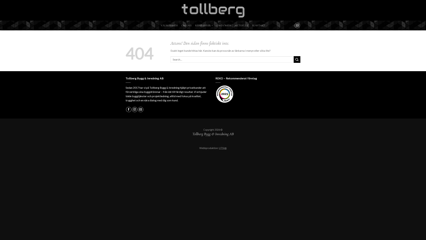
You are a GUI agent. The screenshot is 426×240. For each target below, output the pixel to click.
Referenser (203, 25)
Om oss (186, 25)
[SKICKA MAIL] (297, 25)
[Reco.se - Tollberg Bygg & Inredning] (224, 94)
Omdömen (224, 25)
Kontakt (258, 25)
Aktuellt (242, 25)
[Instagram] (134, 109)
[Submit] (297, 59)
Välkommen (169, 25)
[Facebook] (128, 109)
